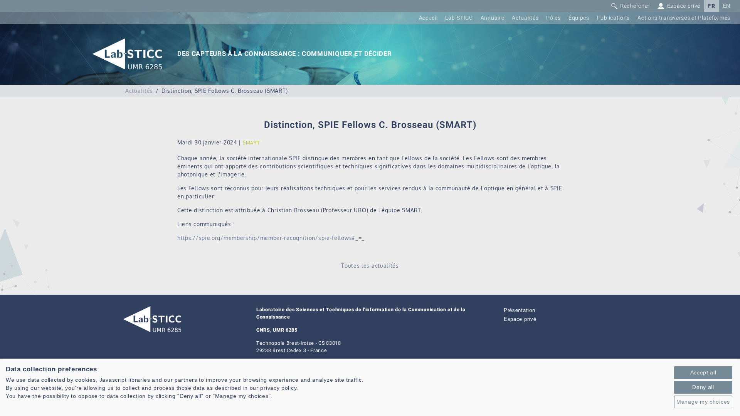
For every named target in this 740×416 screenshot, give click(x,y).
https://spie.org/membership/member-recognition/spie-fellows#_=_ (271, 238)
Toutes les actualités (370, 265)
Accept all (703, 372)
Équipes (578, 18)
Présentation (519, 310)
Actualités (525, 18)
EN (726, 6)
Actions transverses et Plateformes (683, 18)
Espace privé (520, 319)
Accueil (428, 18)
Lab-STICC (459, 18)
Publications (613, 18)
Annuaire (493, 18)
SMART (251, 143)
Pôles (553, 18)
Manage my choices (703, 402)
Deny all (703, 387)
